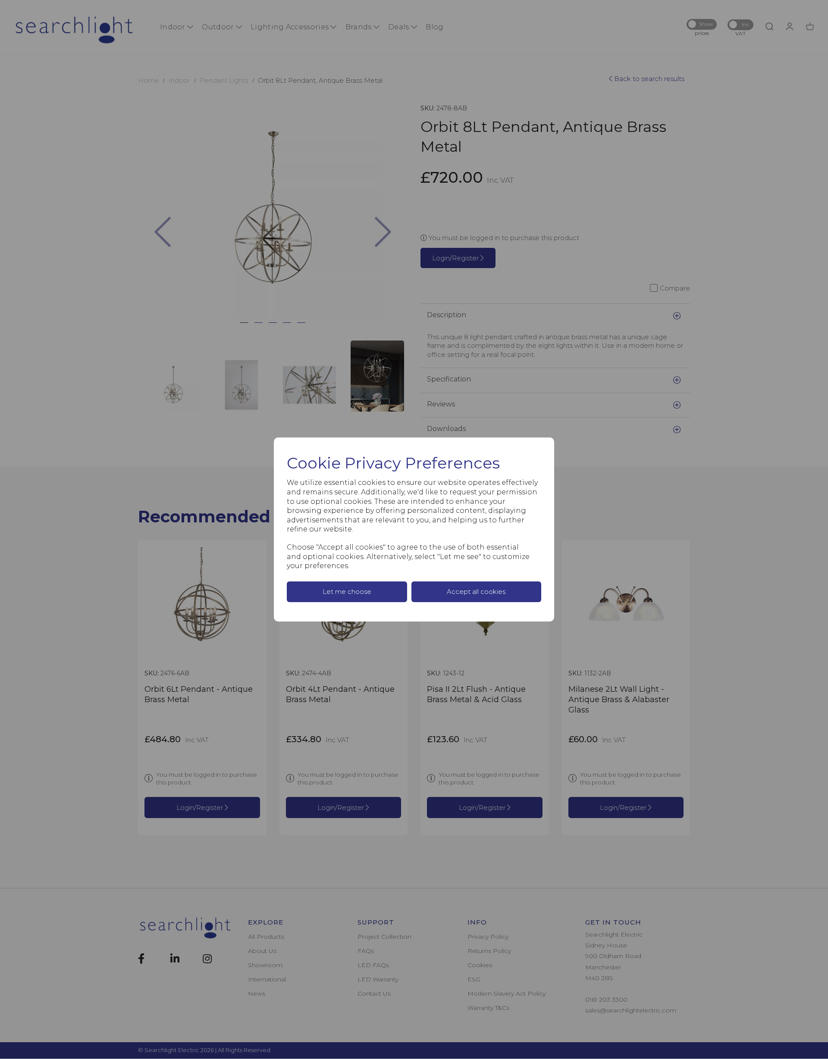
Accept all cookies (476, 591)
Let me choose (347, 591)
